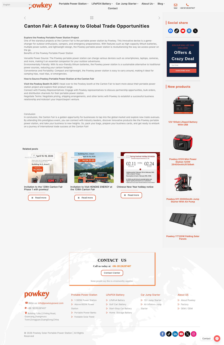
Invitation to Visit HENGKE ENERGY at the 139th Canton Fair (91, 188)
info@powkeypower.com (51, 303)
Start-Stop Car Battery (120, 308)
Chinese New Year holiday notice (135, 186)
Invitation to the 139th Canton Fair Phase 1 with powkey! (43, 188)
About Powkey (188, 300)
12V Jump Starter (152, 300)
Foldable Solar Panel (84, 316)
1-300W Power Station (85, 300)
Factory (184, 304)
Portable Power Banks (85, 312)
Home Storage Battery (120, 312)
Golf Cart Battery (117, 304)
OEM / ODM (187, 308)
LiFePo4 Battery (117, 300)
